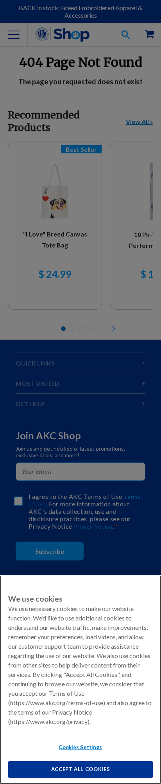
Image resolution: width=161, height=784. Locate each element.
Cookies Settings (80, 747)
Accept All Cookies (80, 769)
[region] (80, 679)
